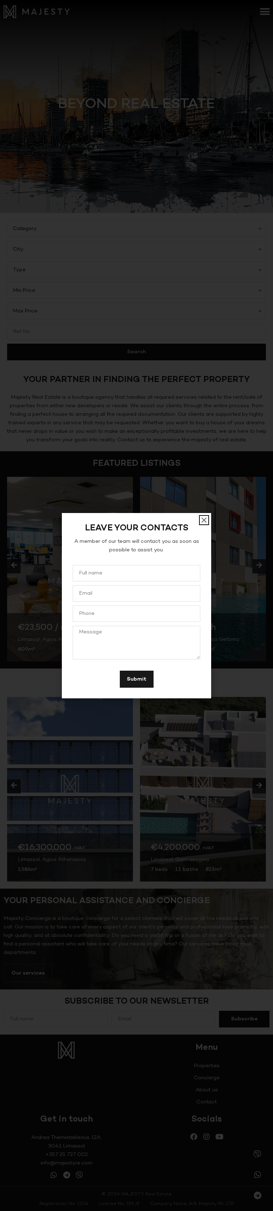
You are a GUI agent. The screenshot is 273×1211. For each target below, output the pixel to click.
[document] (136, 605)
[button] (204, 520)
